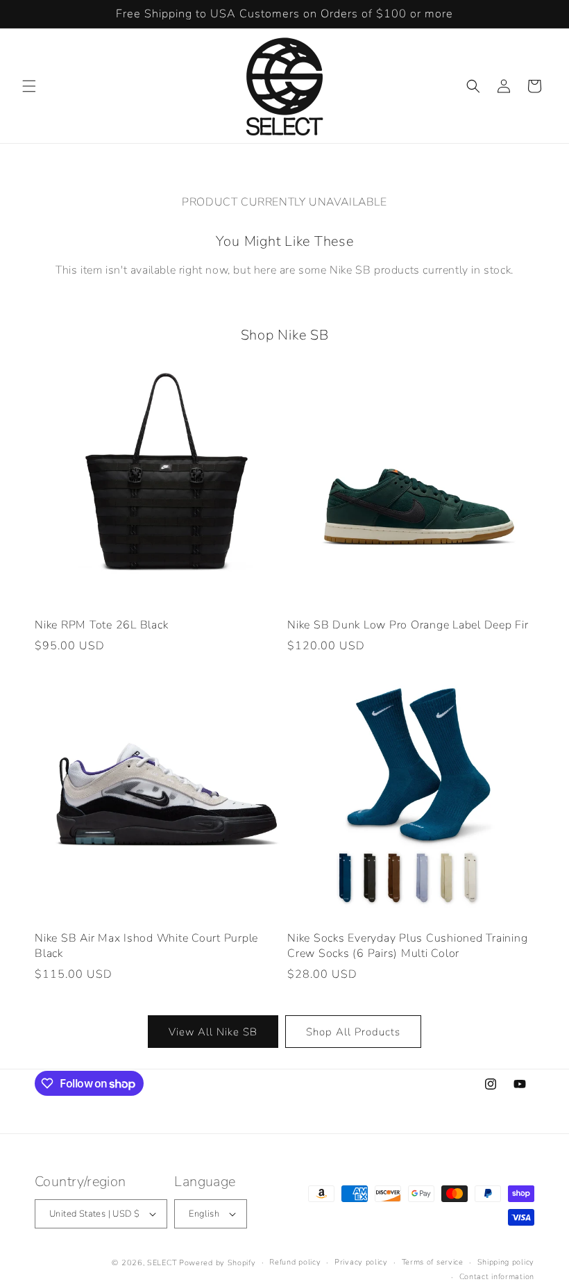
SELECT (161, 1263)
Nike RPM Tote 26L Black (101, 625)
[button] (29, 86)
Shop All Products (353, 1032)
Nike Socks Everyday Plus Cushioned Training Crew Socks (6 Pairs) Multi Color (407, 946)
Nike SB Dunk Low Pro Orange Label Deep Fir (408, 625)
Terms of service (433, 1262)
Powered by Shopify (217, 1263)
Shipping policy (506, 1262)
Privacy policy (361, 1262)
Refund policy (295, 1262)
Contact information (496, 1277)
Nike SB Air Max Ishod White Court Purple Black (146, 946)
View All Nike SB (213, 1032)
